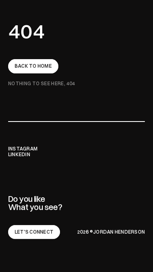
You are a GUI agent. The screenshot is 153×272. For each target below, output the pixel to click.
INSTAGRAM (23, 149)
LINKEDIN (19, 154)
